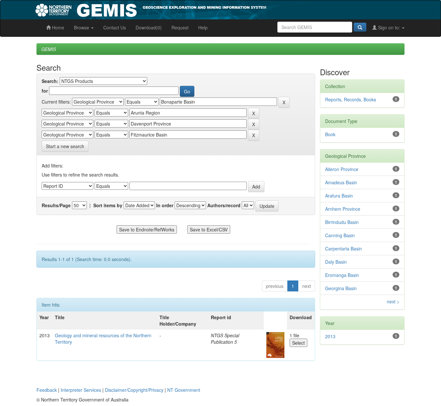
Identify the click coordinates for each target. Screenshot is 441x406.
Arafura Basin (339, 195)
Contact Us (114, 27)
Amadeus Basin (341, 182)
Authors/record (224, 205)
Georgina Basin (341, 288)
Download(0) (149, 27)
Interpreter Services (81, 390)
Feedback (46, 390)
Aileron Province (341, 169)
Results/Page (56, 205)
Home (57, 27)
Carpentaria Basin (343, 248)
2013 (330, 336)
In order (164, 205)
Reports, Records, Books (350, 99)
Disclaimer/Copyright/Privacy (134, 390)
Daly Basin (336, 262)
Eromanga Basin (342, 275)
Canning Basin (340, 235)
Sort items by (107, 205)
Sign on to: (389, 27)
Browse (82, 27)
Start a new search (65, 146)
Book (330, 134)
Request (180, 27)
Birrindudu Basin (342, 222)
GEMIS (48, 49)
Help (203, 27)
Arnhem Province (342, 209)
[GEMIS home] (199, 9)
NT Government (183, 390)
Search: (50, 81)
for (45, 90)
